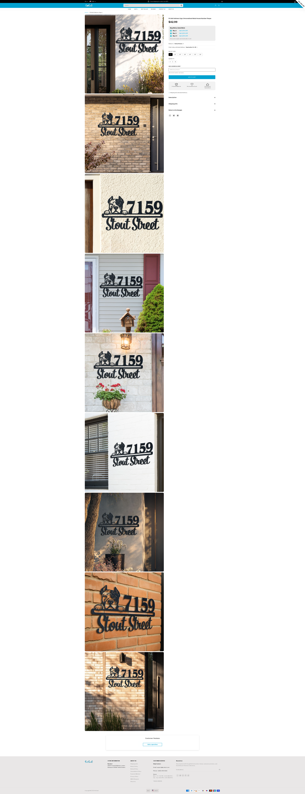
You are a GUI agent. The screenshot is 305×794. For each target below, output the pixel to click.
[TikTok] (188, 775)
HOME (129, 9)
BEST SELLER (144, 9)
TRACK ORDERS (157, 781)
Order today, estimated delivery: (183, 47)
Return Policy (134, 766)
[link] (95, 761)
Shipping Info (134, 763)
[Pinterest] (177, 115)
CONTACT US (162, 9)
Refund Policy (134, 769)
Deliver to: (176, 43)
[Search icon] (181, 5)
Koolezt (97, 790)
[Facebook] (170, 115)
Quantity (171, 58)
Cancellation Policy (135, 771)
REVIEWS (153, 9)
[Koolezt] (89, 5)
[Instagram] (183, 775)
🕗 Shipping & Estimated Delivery (178, 92)
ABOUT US (171, 9)
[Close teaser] (295, 2)
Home (86, 12)
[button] (300, 5)
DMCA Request (134, 779)
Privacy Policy (134, 776)
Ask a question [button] (152, 744)
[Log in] (215, 5)
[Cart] (218, 5)
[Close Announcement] (222, 1)
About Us (133, 781)
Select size (172, 51)
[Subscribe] (219, 770)
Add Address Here (175, 66)
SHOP (135, 9)
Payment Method (135, 774)
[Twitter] (173, 115)
